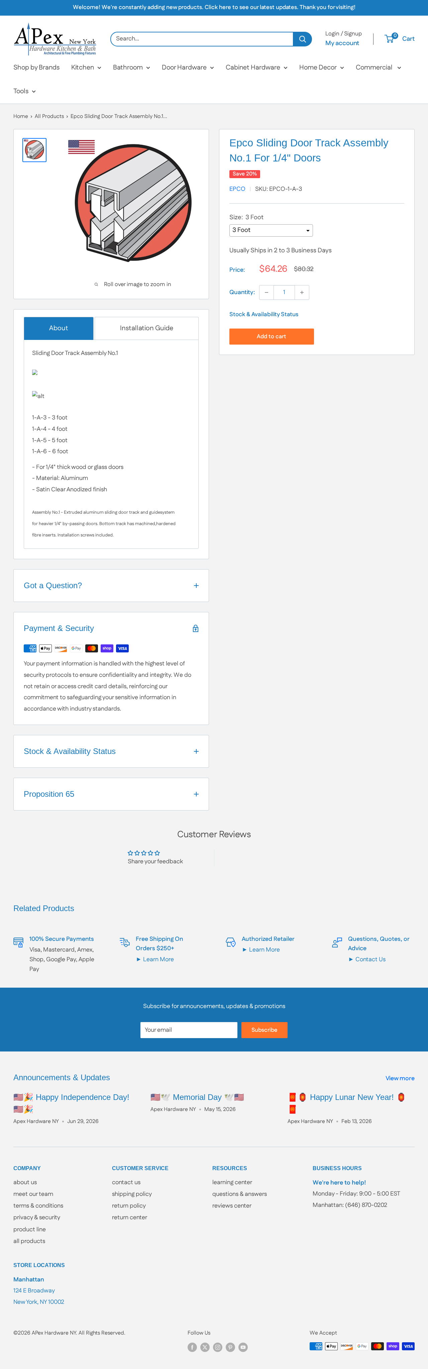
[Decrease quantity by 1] (266, 292)
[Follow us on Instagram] (217, 1347)
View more (401, 1078)
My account (342, 43)
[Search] (303, 39)
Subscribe (264, 1030)
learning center (232, 1182)
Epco (237, 189)
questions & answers (239, 1194)
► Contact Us (367, 959)
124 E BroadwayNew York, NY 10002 (38, 1290)
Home (20, 116)
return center (129, 1217)
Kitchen (82, 67)
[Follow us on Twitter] (205, 1347)
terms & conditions (38, 1206)
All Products (49, 116)
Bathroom (128, 67)
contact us (126, 1182)
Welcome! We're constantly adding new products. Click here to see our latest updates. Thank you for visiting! (214, 7)
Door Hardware (184, 67)
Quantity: (242, 292)
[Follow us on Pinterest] (230, 1347)
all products (29, 1241)
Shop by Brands (36, 67)
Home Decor (318, 67)
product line (29, 1229)
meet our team (33, 1194)
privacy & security (36, 1217)
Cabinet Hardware (253, 67)
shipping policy (132, 1194)
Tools (20, 91)
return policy (129, 1206)
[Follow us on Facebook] (192, 1347)
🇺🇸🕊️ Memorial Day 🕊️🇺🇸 (197, 1097)
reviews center (231, 1206)
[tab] (59, 328)
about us (25, 1182)
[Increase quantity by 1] (302, 292)
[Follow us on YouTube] (243, 1347)
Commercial (375, 67)
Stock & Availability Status (263, 314)
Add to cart (271, 337)
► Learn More (155, 959)
